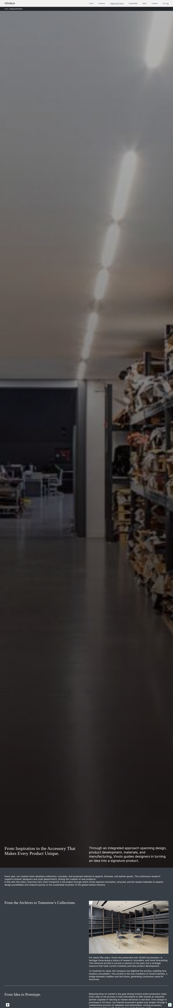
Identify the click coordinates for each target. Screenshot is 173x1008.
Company (101, 3)
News (145, 3)
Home (91, 3)
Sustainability (133, 3)
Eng (167, 3)
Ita (163, 3)
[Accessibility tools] (7, 1005)
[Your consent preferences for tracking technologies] (170, 1005)
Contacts (155, 3)
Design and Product (117, 3)
